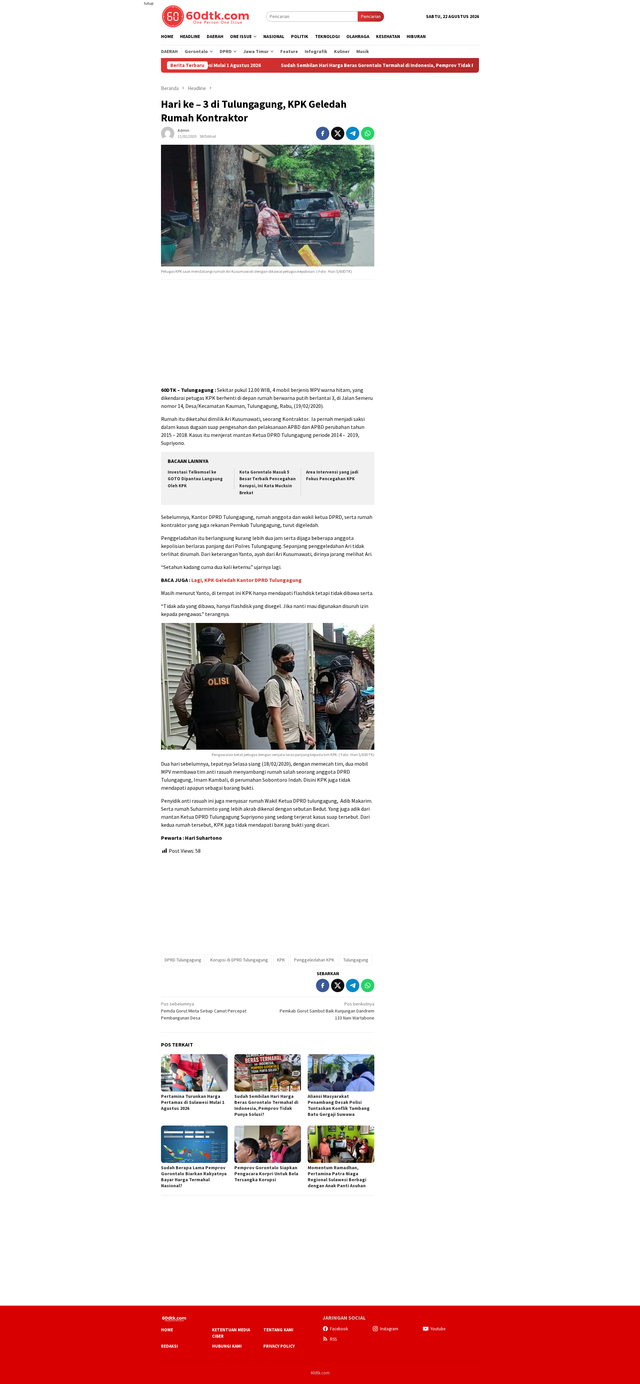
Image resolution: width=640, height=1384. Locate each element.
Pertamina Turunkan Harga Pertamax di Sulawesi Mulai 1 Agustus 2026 (192, 1102)
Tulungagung (355, 960)
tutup (148, 3)
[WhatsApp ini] (367, 133)
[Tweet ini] (337, 133)
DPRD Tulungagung (183, 960)
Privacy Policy (279, 1346)
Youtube (437, 1329)
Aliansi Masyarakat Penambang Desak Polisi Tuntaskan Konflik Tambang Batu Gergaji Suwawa (339, 1105)
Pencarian (371, 16)
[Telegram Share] (352, 133)
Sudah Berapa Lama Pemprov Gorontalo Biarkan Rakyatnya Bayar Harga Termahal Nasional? (194, 1177)
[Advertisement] (135, 121)
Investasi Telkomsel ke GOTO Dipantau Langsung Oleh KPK (195, 479)
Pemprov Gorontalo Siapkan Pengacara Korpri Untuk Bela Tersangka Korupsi (266, 1174)
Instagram (389, 1329)
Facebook (339, 1329)
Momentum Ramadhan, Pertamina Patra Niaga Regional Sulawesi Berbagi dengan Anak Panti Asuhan (337, 1177)
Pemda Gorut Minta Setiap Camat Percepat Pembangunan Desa (203, 1011)
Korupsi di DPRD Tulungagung (239, 960)
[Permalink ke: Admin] (167, 133)
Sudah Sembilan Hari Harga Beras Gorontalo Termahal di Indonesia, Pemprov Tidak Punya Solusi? (340, 65)
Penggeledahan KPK (314, 960)
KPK (281, 960)
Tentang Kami (278, 1330)
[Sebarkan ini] (322, 133)
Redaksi (169, 1346)
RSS (333, 1339)
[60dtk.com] (205, 16)
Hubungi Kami (227, 1346)
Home (167, 1330)
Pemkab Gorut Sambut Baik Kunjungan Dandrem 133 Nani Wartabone (327, 1011)
